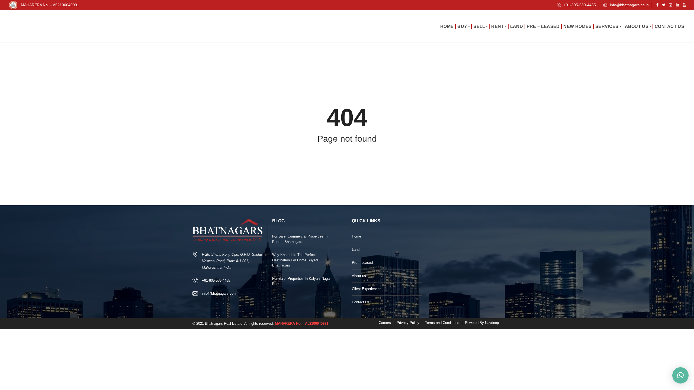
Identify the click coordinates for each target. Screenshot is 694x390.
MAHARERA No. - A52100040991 (301, 323)
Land (355, 250)
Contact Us (361, 302)
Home (356, 236)
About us (359, 276)
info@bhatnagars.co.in (629, 5)
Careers (385, 323)
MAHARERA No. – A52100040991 (50, 5)
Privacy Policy (408, 323)
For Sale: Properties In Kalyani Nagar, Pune (302, 281)
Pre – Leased (362, 263)
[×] (680, 375)
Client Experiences (366, 289)
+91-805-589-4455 (579, 5)
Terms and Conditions (442, 323)
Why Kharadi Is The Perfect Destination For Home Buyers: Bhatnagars (296, 260)
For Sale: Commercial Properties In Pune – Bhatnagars (299, 239)
